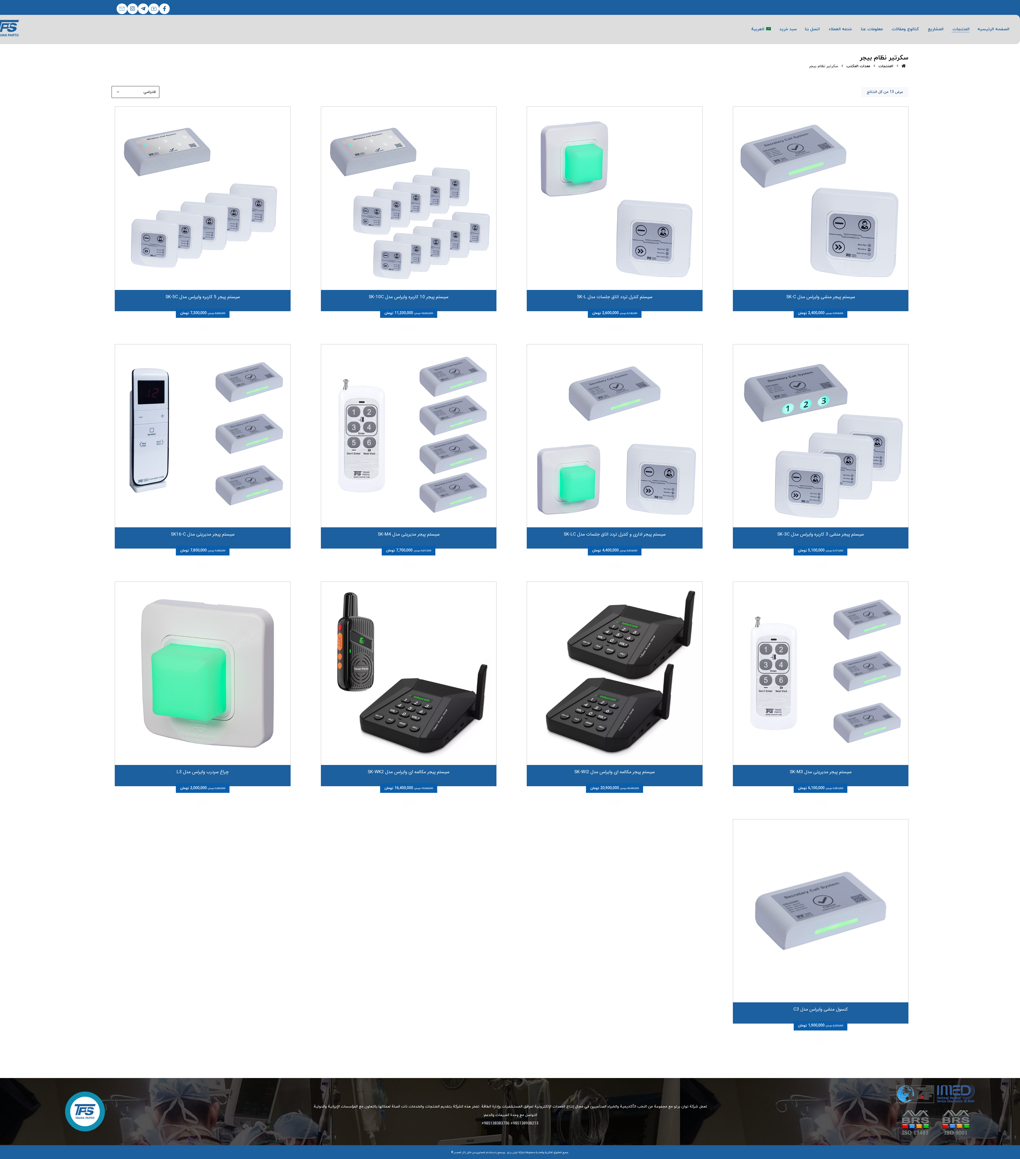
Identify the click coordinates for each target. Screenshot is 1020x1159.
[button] (164, 8)
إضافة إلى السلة (820, 328)
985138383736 (496, 1123)
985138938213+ (524, 1123)
